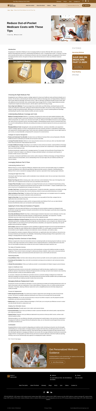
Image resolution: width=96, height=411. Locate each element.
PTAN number (17, 397)
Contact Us (77, 1)
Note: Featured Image (14, 338)
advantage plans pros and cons (54, 397)
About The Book (34, 385)
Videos (49, 5)
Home (9, 10)
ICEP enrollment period (26, 396)
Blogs (54, 5)
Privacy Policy (48, 408)
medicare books (49, 396)
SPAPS (55, 396)
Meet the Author (30, 5)
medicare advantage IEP (79, 396)
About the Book (41, 5)
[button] (73, 48)
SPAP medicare (10, 397)
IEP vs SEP (83, 397)
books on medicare (34, 397)
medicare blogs (35, 396)
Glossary (59, 1)
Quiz (70, 1)
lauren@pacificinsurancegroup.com (79, 408)
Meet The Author (23, 385)
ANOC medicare (42, 396)
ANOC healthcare (69, 396)
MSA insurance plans (43, 397)
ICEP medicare (17, 396)
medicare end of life (61, 396)
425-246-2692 (79, 377)
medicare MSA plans (25, 397)
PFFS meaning (65, 397)
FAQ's (55, 385)
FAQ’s (65, 1)
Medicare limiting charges (74, 397)
